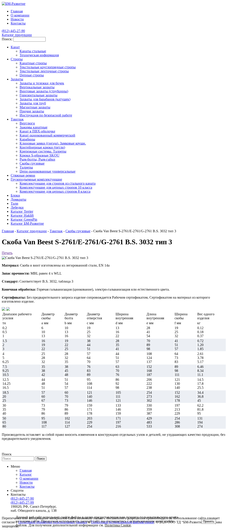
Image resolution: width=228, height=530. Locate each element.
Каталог (26, 474)
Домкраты (18, 199)
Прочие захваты (32, 111)
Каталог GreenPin (24, 219)
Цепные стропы (32, 75)
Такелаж (17, 119)
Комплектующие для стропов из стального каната (58, 183)
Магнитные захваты (35, 107)
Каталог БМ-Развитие (27, 223)
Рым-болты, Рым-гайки (37, 159)
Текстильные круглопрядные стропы (48, 67)
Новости (17, 19)
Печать (7, 253)
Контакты (18, 23)
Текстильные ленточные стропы (44, 71)
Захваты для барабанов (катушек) (45, 99)
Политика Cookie (118, 525)
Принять (208, 521)
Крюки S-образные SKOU (39, 155)
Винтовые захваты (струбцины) (44, 91)
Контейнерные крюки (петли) (42, 147)
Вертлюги (27, 123)
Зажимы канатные (33, 127)
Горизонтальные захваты (38, 95)
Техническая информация (39, 55)
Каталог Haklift (22, 215)
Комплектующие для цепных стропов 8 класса (55, 191)
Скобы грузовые (32, 163)
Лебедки (17, 207)
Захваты (17, 79)
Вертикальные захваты (37, 87)
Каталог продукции (32, 231)
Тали (14, 203)
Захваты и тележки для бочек (42, 83)
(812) (13, 31)
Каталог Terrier (22, 211)
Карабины (27, 139)
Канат (15, 47)
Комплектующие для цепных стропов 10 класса (56, 187)
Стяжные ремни (23, 175)
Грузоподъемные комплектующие (36, 179)
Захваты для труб (33, 103)
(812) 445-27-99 (22, 502)
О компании (20, 15)
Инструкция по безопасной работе (46, 115)
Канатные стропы (33, 63)
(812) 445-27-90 (22, 498)
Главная (8, 231)
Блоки (15, 195)
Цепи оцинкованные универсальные (47, 171)
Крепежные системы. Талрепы (43, 151)
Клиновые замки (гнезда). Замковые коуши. (53, 143)
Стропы (17, 59)
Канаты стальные (33, 51)
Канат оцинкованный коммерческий (47, 135)
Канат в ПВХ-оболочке (37, 131)
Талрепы (26, 167)
